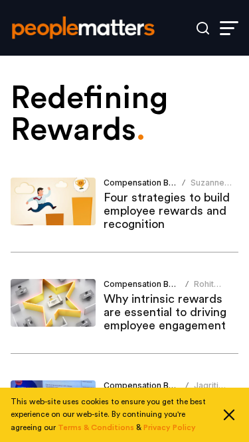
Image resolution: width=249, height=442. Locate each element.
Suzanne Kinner (207, 188)
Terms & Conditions (96, 427)
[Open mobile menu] (229, 28)
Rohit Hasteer (210, 289)
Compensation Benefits (150, 183)
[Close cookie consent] (229, 415)
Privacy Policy (169, 427)
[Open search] (203, 28)
